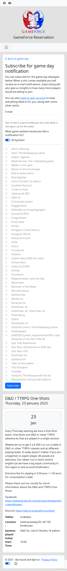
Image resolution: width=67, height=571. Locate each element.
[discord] (9, 3)
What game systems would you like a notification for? (27, 133)
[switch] (7, 140)
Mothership (18, 294)
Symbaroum (18, 359)
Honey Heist (18, 262)
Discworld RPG (20, 213)
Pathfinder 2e (19, 307)
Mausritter (17, 282)
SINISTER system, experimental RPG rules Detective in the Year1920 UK (35, 337)
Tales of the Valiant (22, 363)
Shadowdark (18, 331)
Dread (15, 226)
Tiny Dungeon (19, 367)
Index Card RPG (20, 266)
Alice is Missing (20, 149)
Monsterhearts (20, 290)
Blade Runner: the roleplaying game (32, 161)
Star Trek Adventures (23, 343)
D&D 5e (15, 197)
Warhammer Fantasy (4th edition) (31, 379)
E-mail (8, 111)
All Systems (18, 140)
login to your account (33, 98)
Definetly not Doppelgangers (28, 209)
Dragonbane (18, 218)
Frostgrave (17, 250)
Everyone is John (21, 238)
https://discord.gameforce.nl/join (35, 510)
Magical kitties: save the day (27, 278)
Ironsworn (17, 274)
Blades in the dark (22, 165)
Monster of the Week (23, 286)
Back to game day (18, 58)
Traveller (16, 371)
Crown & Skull (19, 189)
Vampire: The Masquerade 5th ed (31, 375)
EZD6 (14, 242)
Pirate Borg (18, 315)
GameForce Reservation (33, 37)
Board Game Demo (22, 173)
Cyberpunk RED (20, 193)
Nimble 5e (17, 299)
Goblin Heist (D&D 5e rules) (27, 258)
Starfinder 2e (19, 355)
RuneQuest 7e (19, 323)
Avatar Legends (20, 157)
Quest (15, 319)
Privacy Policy (49, 559)
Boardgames (18, 177)
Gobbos (16, 254)
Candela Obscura (21, 185)
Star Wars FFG (19, 351)
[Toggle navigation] (6, 47)
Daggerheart (19, 205)
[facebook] (4, 3)
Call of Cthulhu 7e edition (26, 181)
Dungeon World (20, 234)
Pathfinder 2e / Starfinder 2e (28, 311)
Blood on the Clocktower (26, 169)
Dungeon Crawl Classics (25, 230)
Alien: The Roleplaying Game (28, 153)
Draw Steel (17, 222)
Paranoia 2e (18, 303)
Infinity (15, 270)
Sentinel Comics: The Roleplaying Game (34, 327)
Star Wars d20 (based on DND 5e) (31, 347)
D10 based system (22, 201)
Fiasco (15, 246)
